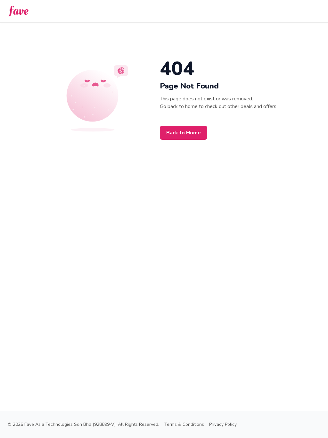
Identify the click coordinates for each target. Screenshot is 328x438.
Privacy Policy (223, 424)
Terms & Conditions (184, 424)
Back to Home (183, 132)
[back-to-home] (18, 11)
